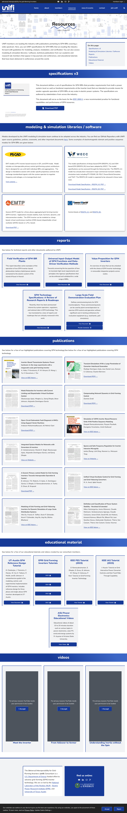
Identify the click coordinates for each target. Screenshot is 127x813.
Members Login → (119, 2)
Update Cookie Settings (43, 810)
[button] (124, 8)
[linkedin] (62, 1)
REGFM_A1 (85, 212)
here (66, 139)
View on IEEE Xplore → (29, 378)
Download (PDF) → (91, 376)
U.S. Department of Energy (35, 776)
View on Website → (28, 460)
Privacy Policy (29, 810)
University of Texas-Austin (35, 792)
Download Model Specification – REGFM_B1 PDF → (87, 189)
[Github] (68, 1)
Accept (107, 809)
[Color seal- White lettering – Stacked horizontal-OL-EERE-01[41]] (84, 783)
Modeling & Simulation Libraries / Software (104, 51)
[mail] (65, 1)
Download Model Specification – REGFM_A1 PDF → (87, 184)
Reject (119, 809)
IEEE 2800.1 (78, 99)
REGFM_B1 (97, 212)
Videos (91, 63)
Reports (91, 54)
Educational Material (96, 60)
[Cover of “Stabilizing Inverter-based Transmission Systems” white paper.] (11, 360)
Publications (93, 57)
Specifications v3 (95, 49)
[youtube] (58, 1)
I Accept (22, 709)
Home (59, 30)
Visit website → (11, 182)
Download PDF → (12, 227)
